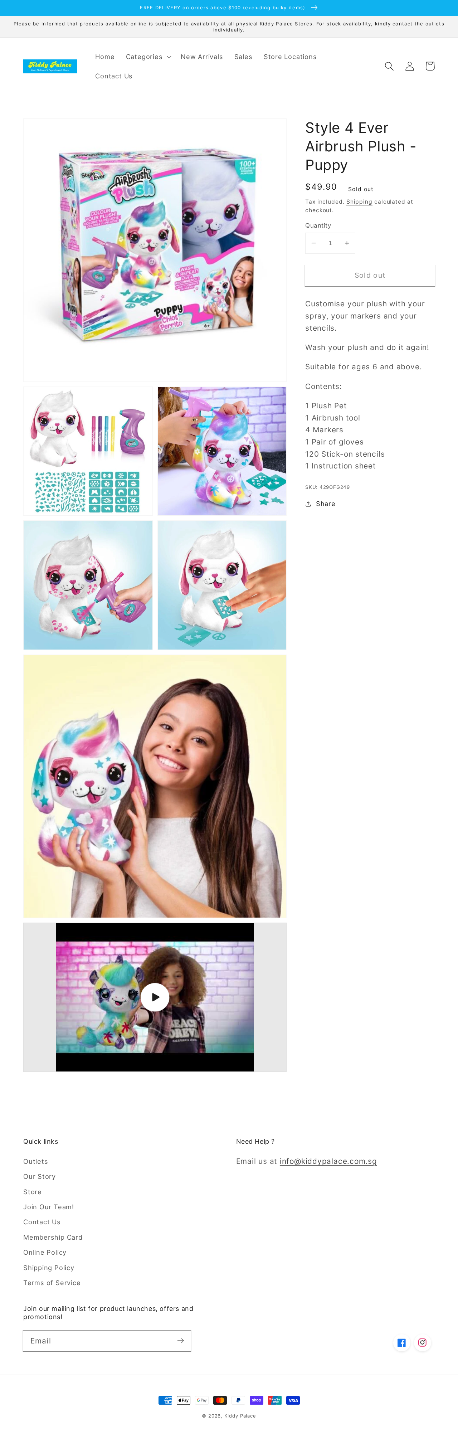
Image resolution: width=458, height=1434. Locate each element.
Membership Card (53, 1237)
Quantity (318, 225)
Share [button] (326, 503)
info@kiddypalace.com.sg (328, 1161)
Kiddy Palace (240, 1416)
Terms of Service (52, 1283)
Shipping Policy (48, 1268)
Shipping (359, 201)
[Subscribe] (180, 1341)
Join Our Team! (48, 1207)
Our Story (39, 1176)
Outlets (35, 1161)
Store (32, 1192)
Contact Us (42, 1222)
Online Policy (45, 1252)
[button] (147, 56)
